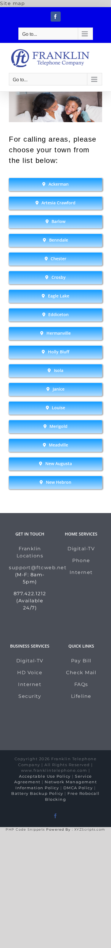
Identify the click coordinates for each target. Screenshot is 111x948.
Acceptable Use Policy (45, 776)
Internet (81, 572)
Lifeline (81, 696)
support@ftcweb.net (38, 567)
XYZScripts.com (89, 829)
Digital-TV (81, 548)
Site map (12, 3)
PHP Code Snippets (25, 829)
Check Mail (81, 672)
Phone (81, 560)
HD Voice (29, 672)
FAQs (81, 684)
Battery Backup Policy (37, 793)
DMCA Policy (78, 787)
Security (29, 696)
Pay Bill (81, 661)
